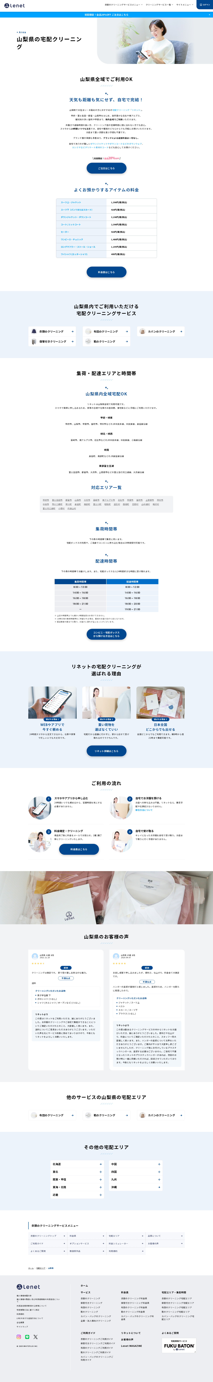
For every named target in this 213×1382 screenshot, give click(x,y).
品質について (154, 1235)
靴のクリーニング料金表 (133, 1311)
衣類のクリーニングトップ (43, 1235)
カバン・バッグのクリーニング (96, 1316)
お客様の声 (153, 1243)
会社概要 (20, 1322)
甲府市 (46, 500)
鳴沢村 (156, 504)
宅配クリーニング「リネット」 (127, 110)
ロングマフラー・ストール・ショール (78, 246)
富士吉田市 (57, 500)
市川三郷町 (57, 504)
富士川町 (97, 504)
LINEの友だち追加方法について (30, 1318)
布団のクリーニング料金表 (134, 1307)
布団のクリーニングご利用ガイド (97, 1347)
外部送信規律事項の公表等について (32, 1306)
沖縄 (114, 1187)
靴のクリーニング (104, 341)
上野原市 (150, 500)
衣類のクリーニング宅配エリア (177, 1298)
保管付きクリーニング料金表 (135, 1302)
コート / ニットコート (71, 224)
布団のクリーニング (106, 331)
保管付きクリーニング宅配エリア (178, 1302)
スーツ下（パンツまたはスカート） (77, 209)
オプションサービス (79, 1243)
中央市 (46, 504)
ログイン (206, 4)
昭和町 (107, 504)
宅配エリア (114, 1235)
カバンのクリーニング (161, 331)
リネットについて (131, 1333)
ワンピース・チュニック (72, 239)
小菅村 (61, 508)
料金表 (73, 1235)
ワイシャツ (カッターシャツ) (74, 254)
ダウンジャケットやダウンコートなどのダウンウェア (116, 143)
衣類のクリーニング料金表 (134, 1298)
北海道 (57, 1164)
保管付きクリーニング (52, 341)
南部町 (87, 504)
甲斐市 (130, 500)
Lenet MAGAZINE (131, 1346)
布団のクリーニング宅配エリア (177, 1307)
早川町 (68, 504)
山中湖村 (145, 504)
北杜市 (121, 500)
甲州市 (160, 500)
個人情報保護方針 (24, 1295)
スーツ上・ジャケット (71, 202)
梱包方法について (144, 810)
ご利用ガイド (37, 1243)
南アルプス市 (108, 500)
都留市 (68, 500)
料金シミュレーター (118, 1243)
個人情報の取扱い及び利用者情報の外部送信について (38, 1300)
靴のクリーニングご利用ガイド (96, 1352)
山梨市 (78, 500)
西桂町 (126, 504)
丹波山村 (72, 508)
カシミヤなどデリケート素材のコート (90, 147)
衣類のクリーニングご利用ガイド (97, 1339)
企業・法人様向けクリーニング (96, 1320)
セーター (65, 231)
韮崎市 (96, 500)
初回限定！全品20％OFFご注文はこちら (106, 14)
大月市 (87, 500)
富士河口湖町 (49, 508)
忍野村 (135, 504)
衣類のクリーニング (51, 331)
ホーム (31, 1268)
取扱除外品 (75, 1251)
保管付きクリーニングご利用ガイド (98, 1343)
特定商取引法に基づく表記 (28, 1310)
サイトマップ (22, 1326)
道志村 (117, 504)
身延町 (78, 504)
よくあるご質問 (38, 1251)
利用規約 (113, 1251)
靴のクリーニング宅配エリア (176, 1311)
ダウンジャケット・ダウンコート (76, 217)
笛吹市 (139, 500)
